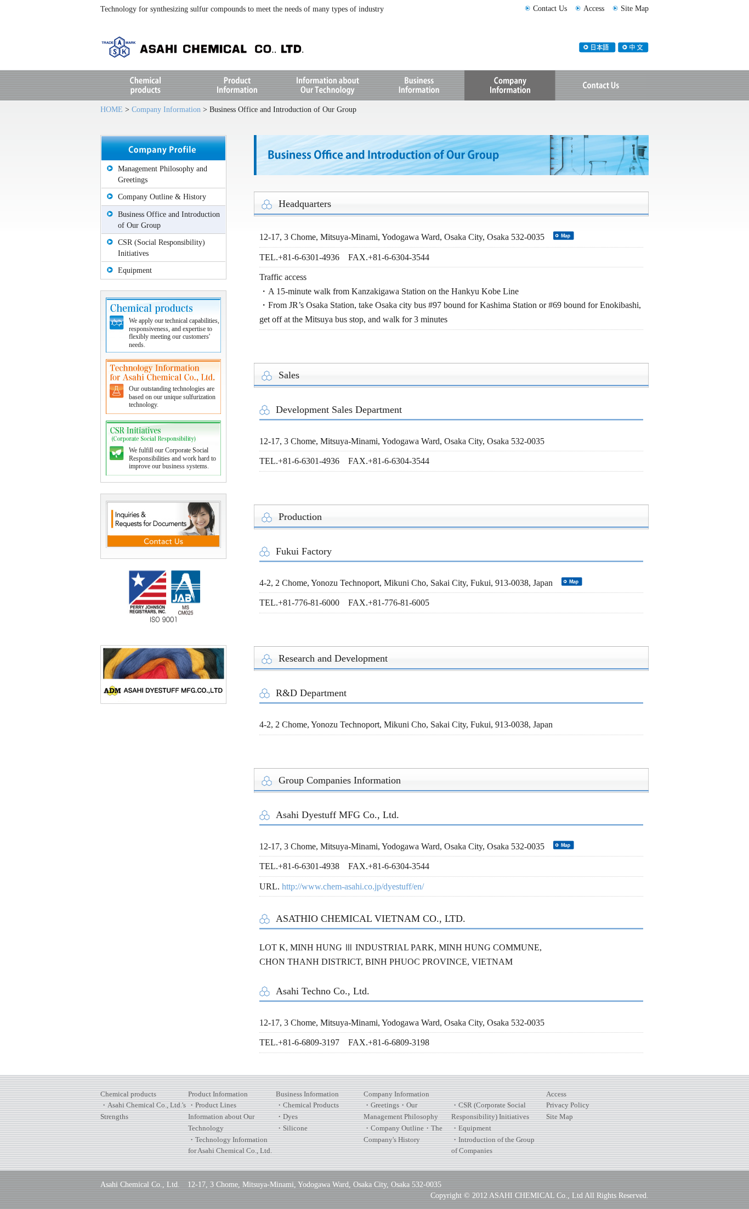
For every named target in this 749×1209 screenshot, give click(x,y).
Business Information (418, 85)
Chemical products (128, 1094)
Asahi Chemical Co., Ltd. (188, 46)
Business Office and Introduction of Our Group (169, 220)
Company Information (509, 85)
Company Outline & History (162, 196)
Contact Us (550, 8)
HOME (111, 109)
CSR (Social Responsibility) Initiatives (161, 248)
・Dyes (287, 1116)
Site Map (635, 8)
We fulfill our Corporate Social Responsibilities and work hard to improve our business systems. (172, 458)
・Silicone (292, 1128)
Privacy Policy (567, 1105)
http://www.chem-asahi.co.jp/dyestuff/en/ (353, 886)
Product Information (236, 85)
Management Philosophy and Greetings (162, 174)
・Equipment (471, 1128)
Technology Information (327, 85)
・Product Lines (212, 1105)
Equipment (135, 270)
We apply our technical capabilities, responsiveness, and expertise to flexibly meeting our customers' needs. (174, 332)
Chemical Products (145, 85)
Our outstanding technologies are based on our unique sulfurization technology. (172, 396)
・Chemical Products (307, 1105)
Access (593, 8)
